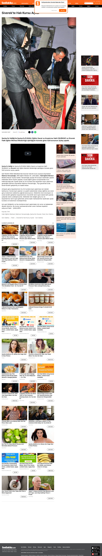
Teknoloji (22, 6)
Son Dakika (23, 547)
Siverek (13, 168)
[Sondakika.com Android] (95, 551)
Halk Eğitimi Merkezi (47, 176)
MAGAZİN (68, 3)
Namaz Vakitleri (66, 547)
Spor (45, 547)
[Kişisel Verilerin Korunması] (61, 555)
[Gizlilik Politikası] (32, 555)
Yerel (54, 547)
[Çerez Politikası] (51, 555)
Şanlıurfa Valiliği (7, 166)
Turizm (80, 6)
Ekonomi (40, 547)
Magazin (50, 547)
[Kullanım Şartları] (24, 555)
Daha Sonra (54, 10)
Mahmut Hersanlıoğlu (9, 176)
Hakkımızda (4, 551)
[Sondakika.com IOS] (95, 547)
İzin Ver (63, 10)
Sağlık (72, 6)
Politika (5, 6)
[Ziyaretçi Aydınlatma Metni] (72, 555)
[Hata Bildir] (81, 555)
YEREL (76, 3)
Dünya (34, 547)
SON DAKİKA (24, 3)
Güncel (29, 547)
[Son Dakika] (9, 3)
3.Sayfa (97, 6)
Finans (13, 6)
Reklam (8, 551)
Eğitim (88, 6)
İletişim (12, 551)
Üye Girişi (96, 3)
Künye (15, 551)
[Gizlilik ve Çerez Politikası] (41, 555)
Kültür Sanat (32, 6)
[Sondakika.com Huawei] (95, 554)
